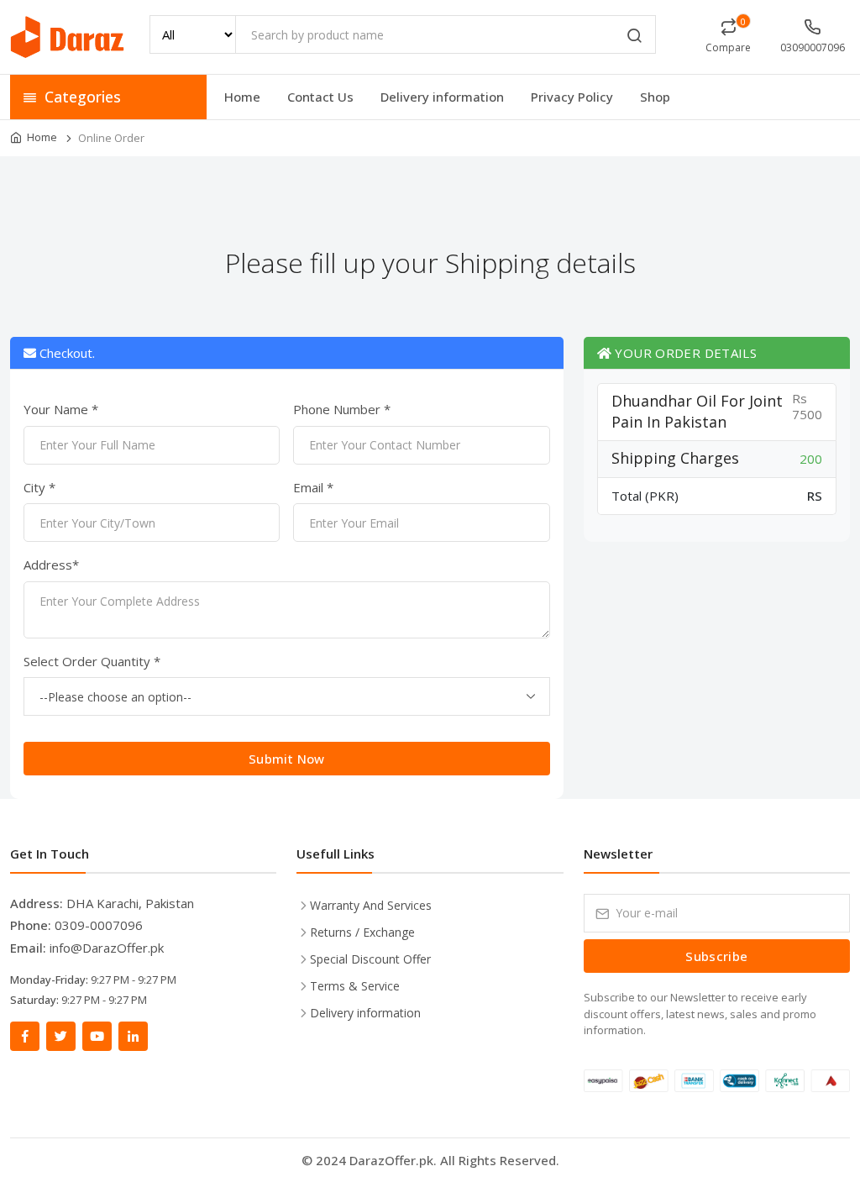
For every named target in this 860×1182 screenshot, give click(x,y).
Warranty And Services (371, 905)
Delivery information (442, 96)
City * (39, 487)
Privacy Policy (572, 96)
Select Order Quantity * (92, 661)
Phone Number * (342, 409)
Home (242, 96)
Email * (313, 487)
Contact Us (320, 96)
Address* (51, 564)
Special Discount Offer (370, 959)
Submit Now (287, 758)
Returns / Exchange (362, 932)
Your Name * (61, 409)
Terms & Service (355, 986)
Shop (655, 96)
